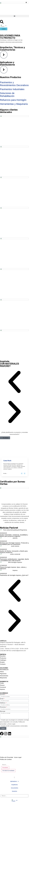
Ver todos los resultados (8, 770)
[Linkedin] (9, 733)
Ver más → (5, 473)
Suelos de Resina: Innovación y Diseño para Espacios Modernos (14, 551)
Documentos (14, 788)
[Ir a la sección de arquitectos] (3, 54)
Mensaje (2, 711)
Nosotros (14, 791)
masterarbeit (4, 516)
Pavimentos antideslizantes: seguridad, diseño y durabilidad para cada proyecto (14, 559)
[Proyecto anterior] (22, 473)
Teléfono (3, 703)
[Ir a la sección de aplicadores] (3, 69)
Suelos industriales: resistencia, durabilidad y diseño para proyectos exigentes (14, 535)
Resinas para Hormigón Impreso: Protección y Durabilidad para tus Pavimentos (14, 543)
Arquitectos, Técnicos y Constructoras (12, 48)
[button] (14, 16)
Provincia (3, 707)
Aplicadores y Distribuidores (7, 63)
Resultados (5, 767)
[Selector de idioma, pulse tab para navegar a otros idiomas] (3, 25)
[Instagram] (5, 733)
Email (2, 698)
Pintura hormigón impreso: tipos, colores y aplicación (13, 567)
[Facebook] (2, 733)
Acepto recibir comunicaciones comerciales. (14, 726)
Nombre (2, 694)
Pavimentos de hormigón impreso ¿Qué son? (14, 575)
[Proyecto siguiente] (25, 473)
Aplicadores (13, 781)
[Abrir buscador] (2, 22)
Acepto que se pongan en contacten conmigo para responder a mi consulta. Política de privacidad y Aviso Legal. (14, 722)
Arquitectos (14, 784)
